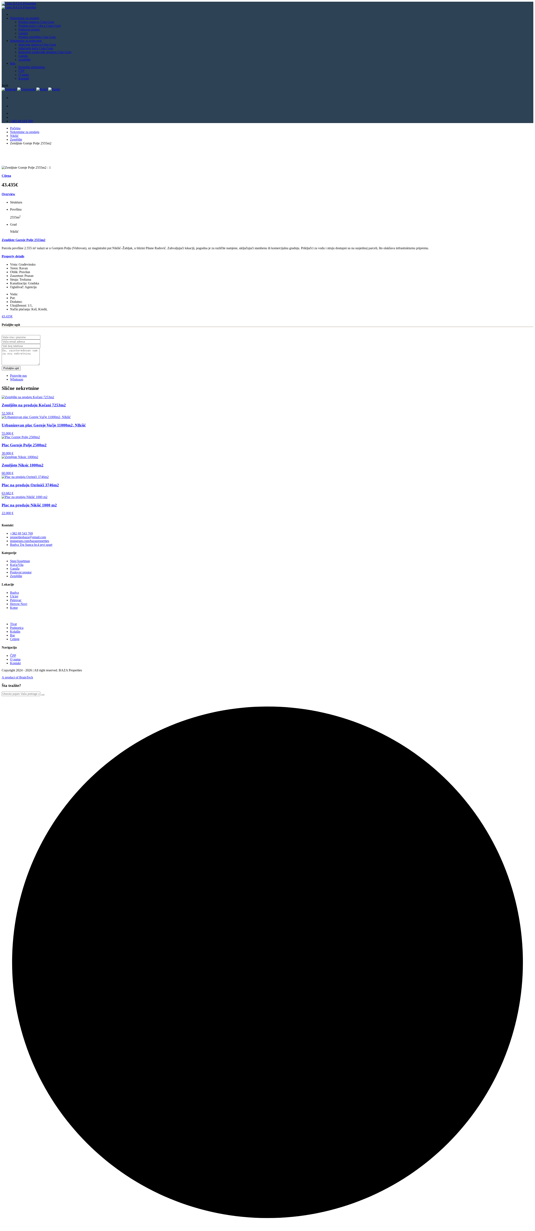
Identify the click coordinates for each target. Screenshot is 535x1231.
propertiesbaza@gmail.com (28, 537)
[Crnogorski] (26, 89)
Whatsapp (16, 379)
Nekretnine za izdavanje (26, 40)
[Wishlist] (14, 107)
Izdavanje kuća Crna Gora (35, 48)
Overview (8, 194)
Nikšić (14, 135)
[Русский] (41, 89)
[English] (9, 89)
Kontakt (23, 78)
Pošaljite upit (11, 368)
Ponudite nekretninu (31, 67)
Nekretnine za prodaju (24, 18)
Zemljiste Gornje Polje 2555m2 (23, 240)
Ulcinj (14, 596)
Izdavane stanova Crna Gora (37, 44)
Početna (15, 128)
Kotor (14, 607)
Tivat (13, 624)
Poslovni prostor (29, 29)
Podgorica (16, 628)
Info (12, 63)
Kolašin (15, 631)
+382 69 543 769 (21, 121)
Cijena (6, 175)
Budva (14, 592)
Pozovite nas (18, 375)
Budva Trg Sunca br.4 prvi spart (31, 544)
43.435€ (7, 316)
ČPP (21, 71)
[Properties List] (14, 99)
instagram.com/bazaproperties (29, 541)
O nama (23, 74)
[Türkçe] (54, 89)
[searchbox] (21, 694)
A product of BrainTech (17, 677)
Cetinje (14, 639)
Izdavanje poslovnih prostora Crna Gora (44, 52)
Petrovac (16, 600)
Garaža (23, 33)
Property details (13, 256)
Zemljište (24, 59)
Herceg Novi (18, 604)
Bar (12, 635)
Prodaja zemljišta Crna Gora (37, 37)
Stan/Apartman (20, 561)
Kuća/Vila (16, 565)
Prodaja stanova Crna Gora (36, 22)
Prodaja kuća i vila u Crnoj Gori (39, 25)
